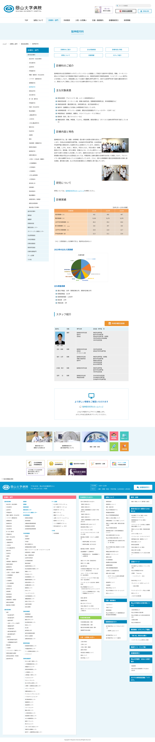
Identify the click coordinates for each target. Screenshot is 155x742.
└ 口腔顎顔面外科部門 (11, 642)
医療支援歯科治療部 (11, 653)
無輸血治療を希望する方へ (112, 551)
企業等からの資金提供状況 (112, 570)
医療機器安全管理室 (30, 526)
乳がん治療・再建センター (31, 661)
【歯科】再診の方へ (85, 517)
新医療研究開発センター (31, 646)
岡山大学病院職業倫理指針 (112, 515)
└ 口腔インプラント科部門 (12, 623)
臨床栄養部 (27, 563)
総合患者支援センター (30, 622)
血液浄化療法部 (29, 558)
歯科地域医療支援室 (30, 633)
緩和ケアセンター (29, 721)
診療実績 (91, 55)
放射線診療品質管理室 (30, 529)
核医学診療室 (28, 604)
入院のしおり (84, 644)
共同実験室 (56, 533)
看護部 (29, 219)
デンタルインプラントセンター (32, 694)
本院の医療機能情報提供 (112, 568)
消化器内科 (32, 63)
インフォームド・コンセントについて (140, 536)
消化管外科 (32, 95)
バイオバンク (28, 654)
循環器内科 (32, 83)
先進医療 (108, 585)
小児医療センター (29, 672)
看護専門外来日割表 (85, 630)
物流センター (28, 625)
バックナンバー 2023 (138, 576)
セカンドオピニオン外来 (86, 530)
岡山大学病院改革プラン (112, 510)
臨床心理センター (29, 710)
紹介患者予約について (111, 635)
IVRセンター (28, 590)
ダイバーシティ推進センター (36, 231)
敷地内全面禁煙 (127, 11)
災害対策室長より (135, 610)
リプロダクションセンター (31, 696)
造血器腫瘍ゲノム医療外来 (87, 551)
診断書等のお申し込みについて (88, 524)
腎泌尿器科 (32, 111)
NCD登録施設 (109, 560)
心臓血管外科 (33, 115)
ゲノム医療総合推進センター (32, 651)
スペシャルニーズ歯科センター (13, 650)
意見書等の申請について (86, 527)
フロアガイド (109, 605)
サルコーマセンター (30, 680)
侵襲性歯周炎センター (30, 691)
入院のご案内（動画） (86, 647)
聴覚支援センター (33, 227)
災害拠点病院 (134, 620)
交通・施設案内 (97, 20)
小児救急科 (32, 179)
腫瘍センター (28, 571)
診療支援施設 (31, 243)
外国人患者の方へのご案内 (87, 606)
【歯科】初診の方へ (85, 514)
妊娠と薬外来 (84, 598)
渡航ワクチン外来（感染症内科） (89, 560)
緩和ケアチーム (57, 512)
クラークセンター (29, 707)
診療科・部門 (53, 20)
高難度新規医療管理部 (30, 523)
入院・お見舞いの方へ (87, 637)
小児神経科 (32, 167)
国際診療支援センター (30, 638)
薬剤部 (29, 215)
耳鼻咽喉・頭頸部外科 (35, 143)
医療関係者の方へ (111, 622)
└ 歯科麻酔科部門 (10, 634)
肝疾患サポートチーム (59, 510)
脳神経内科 (32, 87)
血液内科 (31, 67)
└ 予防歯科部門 (10, 628)
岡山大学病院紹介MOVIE (137, 570)
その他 (29, 259)
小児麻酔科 (32, 171)
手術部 (26, 541)
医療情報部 (27, 614)
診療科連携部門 (32, 251)
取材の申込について (111, 588)
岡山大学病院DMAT (136, 622)
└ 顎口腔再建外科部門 (11, 639)
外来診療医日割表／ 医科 (87, 622)
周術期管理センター (30, 577)
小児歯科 (8, 648)
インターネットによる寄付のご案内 (140, 640)
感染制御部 (27, 520)
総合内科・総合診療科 (35, 59)
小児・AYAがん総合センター (32, 726)
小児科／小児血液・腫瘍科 (36, 159)
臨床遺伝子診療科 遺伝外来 (88, 549)
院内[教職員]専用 (8, 479)
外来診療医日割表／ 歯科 (87, 625)
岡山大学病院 (22, 8)
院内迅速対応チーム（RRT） (60, 526)
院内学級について (85, 658)
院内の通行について (136, 542)
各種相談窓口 (113, 20)
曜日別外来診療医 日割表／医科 (88, 627)
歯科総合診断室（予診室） (12, 656)
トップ (4, 44)
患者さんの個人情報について (113, 518)
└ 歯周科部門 (9, 620)
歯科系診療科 (31, 211)
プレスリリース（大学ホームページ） (140, 583)
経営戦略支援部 (29, 617)
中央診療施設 (31, 239)
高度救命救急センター (30, 566)
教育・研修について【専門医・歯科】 (140, 501)
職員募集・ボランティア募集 (140, 629)
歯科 (7, 612)
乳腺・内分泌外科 (34, 107)
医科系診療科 (25, 44)
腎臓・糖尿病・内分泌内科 (36, 75)
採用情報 (127, 20)
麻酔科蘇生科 (33, 155)
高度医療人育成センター (31, 716)
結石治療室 (27, 607)
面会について (84, 655)
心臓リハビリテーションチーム (61, 518)
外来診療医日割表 (118, 323)
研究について (65, 55)
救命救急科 (32, 191)
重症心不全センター (30, 601)
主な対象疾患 (91, 49)
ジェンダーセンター (30, 593)
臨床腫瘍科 (32, 195)
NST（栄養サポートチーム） (60, 507)
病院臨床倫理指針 (110, 512)
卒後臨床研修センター (30, 648)
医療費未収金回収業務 (111, 562)
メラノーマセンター (30, 688)
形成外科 (31, 131)
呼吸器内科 (32, 71)
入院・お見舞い (81, 20)
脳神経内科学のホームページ (75, 191)
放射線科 (31, 187)
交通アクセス (109, 607)
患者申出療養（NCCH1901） (90, 541)
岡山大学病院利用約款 (111, 528)
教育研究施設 (31, 247)
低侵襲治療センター (30, 585)
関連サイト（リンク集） (139, 647)
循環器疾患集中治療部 (30, 547)
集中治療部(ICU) (29, 544)
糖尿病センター (29, 588)
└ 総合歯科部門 (10, 615)
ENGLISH (144, 11)
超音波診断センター (30, 582)
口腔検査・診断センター (31, 675)
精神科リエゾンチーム (59, 520)
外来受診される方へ (86, 497)
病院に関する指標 (110, 573)
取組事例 (133, 666)
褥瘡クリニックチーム (59, 515)
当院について (38, 20)
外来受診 (67, 20)
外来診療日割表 (85, 618)
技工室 (26, 628)
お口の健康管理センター (31, 718)
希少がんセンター (29, 724)
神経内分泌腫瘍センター (31, 729)
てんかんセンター (29, 677)
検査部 (26, 536)
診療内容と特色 (117, 49)
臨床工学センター (29, 619)
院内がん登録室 (29, 636)
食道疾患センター (29, 705)
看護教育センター (29, 702)
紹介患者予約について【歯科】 (113, 638)
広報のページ (135, 562)
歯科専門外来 (9, 658)
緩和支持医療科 (33, 203)
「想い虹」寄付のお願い (139, 635)
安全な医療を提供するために (113, 535)
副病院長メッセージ (111, 504)
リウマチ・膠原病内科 (35, 79)
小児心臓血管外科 (34, 123)
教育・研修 (134, 497)
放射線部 (27, 539)
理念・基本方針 (110, 507)
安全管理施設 (31, 235)
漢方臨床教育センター (30, 699)
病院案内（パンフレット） (112, 554)
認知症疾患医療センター (31, 669)
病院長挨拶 (108, 501)
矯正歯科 (8, 645)
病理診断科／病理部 (34, 199)
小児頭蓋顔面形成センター (31, 664)
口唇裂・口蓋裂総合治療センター (33, 686)
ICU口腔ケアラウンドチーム (60, 504)
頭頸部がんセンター (30, 667)
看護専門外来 (84, 600)
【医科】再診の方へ (85, 507)
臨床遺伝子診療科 (34, 207)
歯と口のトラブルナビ (86, 603)
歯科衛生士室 (28, 630)
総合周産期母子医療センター (32, 569)
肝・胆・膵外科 (33, 99)
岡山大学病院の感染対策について (114, 538)
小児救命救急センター (30, 713)
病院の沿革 (108, 557)
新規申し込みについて (113, 631)
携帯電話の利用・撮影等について (139, 539)
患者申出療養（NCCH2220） (90, 544)
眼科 (30, 139)
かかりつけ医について (136, 533)
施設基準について (110, 582)
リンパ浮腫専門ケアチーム (60, 523)
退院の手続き (84, 650)
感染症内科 (32, 91)
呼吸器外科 (32, 103)
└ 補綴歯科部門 (10, 626)
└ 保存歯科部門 (10, 618)
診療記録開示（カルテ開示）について (115, 520)
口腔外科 (8, 637)
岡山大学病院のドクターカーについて (115, 590)
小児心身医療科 (33, 175)
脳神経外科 (32, 151)
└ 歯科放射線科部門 (11, 631)
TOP (26, 20)
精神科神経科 (33, 147)
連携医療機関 (109, 565)
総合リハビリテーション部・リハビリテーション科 (37, 549)
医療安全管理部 (29, 518)
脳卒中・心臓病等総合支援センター (33, 732)
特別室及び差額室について (87, 652)
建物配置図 (108, 610)
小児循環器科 (33, 163)
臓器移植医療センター (30, 579)
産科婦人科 (32, 183)
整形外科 (31, 127)
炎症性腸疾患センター (30, 596)
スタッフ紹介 (117, 55)
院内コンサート (110, 593)
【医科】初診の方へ (85, 504)
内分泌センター (29, 574)
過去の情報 (136, 586)
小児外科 (31, 119)
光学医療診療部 (29, 560)
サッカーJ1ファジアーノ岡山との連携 (140, 590)
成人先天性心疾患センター (31, 683)
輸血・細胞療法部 (29, 555)
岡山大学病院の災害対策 (137, 612)
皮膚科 (31, 135)
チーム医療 (31, 255)
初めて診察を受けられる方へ (88, 501)
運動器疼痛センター (30, 599)
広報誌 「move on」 (136, 573)
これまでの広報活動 (136, 596)
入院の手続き (84, 641)
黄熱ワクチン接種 (85, 563)
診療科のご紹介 (66, 49)
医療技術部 (31, 223)
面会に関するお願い (136, 550)
